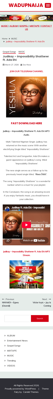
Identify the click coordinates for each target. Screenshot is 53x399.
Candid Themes (30, 392)
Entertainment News (17, 340)
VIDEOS (11, 365)
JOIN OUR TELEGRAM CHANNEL (26, 71)
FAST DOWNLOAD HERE (26, 123)
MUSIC (4, 26)
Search (40, 318)
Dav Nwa (27, 64)
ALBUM (14, 26)
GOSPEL (23, 26)
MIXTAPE (34, 26)
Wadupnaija (26, 5)
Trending (11, 360)
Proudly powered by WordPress (20, 388)
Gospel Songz (9, 51)
